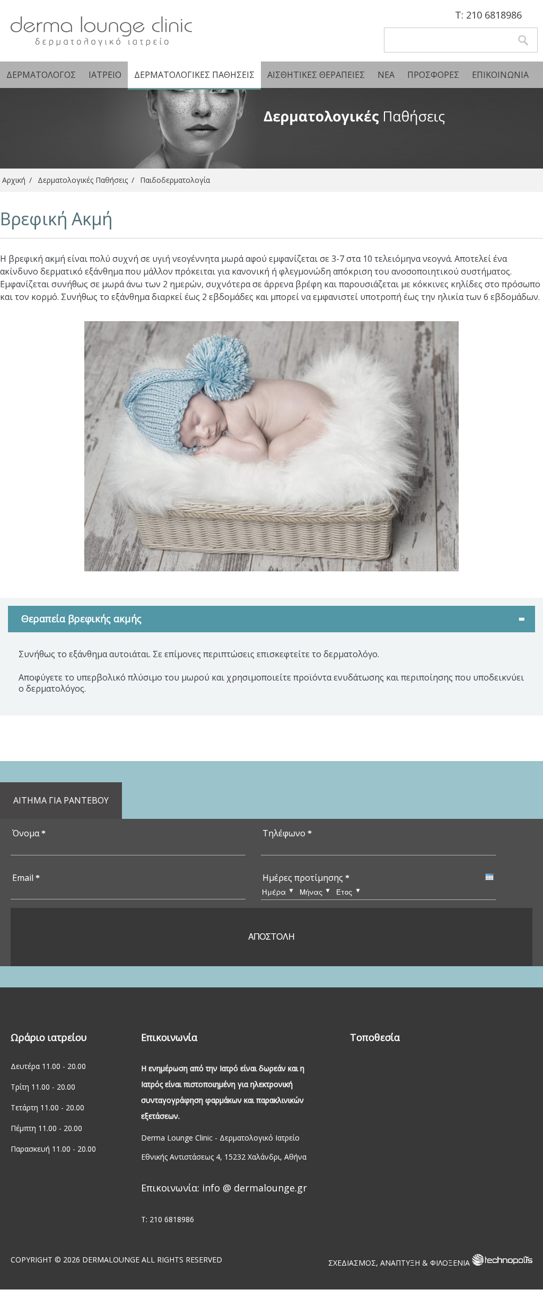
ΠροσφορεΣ (433, 75)
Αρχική (13, 180)
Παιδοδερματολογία (175, 180)
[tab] (271, 619)
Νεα (386, 75)
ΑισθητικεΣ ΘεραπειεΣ (316, 75)
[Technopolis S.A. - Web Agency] (502, 1263)
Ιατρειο (105, 75)
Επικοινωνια (500, 75)
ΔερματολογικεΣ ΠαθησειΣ (194, 75)
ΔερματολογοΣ (41, 75)
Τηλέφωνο (287, 833)
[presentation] (489, 876)
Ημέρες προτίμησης (305, 878)
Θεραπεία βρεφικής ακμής (81, 618)
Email (26, 878)
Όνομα (29, 833)
